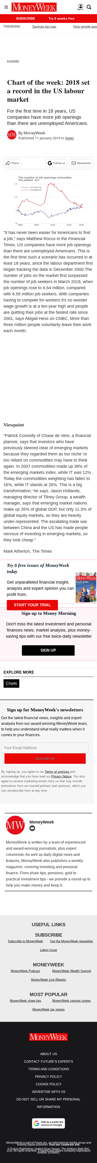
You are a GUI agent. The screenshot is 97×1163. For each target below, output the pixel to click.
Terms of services (57, 771)
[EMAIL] (33, 828)
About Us (48, 1054)
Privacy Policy (48, 1076)
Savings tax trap (44, 26)
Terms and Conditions (48, 1069)
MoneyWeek (34, 133)
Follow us (59, 163)
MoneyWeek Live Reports (48, 979)
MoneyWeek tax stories (48, 1009)
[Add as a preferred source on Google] (48, 1123)
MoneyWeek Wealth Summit (71, 971)
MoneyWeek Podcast (25, 971)
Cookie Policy (48, 1084)
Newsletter (84, 163)
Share (15, 163)
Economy (13, 61)
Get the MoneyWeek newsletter (71, 941)
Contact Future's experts (48, 1061)
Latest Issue (48, 950)
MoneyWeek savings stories (71, 1000)
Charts (11, 683)
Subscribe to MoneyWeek (25, 941)
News (69, 138)
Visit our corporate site (64, 1144)
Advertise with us (48, 1092)
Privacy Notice (61, 776)
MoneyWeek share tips (25, 1000)
